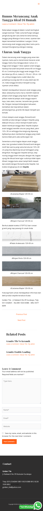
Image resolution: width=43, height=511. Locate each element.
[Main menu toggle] (39, 4)
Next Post (21, 320)
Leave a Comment (9, 24)
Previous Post (21, 314)
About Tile (22, 24)
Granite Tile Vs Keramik (18, 341)
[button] (34, 3)
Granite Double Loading (18, 352)
